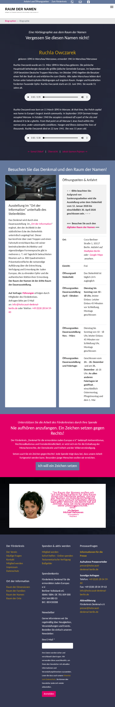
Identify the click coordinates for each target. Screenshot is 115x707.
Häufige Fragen (13, 556)
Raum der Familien (15, 591)
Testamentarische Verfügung (56, 559)
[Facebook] (88, 2)
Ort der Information (41, 224)
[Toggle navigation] (111, 7)
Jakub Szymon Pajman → (74, 151)
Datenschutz (12, 571)
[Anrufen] (72, 2)
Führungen (28, 293)
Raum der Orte (13, 598)
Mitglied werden (14, 563)
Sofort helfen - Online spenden (57, 556)
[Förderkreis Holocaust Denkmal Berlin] (22, 10)
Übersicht (53, 151)
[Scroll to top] (108, 700)
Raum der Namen (15, 594)
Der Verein (11, 552)
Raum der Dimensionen (18, 587)
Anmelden (49, 694)
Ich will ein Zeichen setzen (57, 466)
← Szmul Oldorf (35, 151)
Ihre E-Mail (48, 639)
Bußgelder (47, 563)
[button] (22, 506)
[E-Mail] (80, 2)
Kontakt (10, 559)
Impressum (12, 567)
